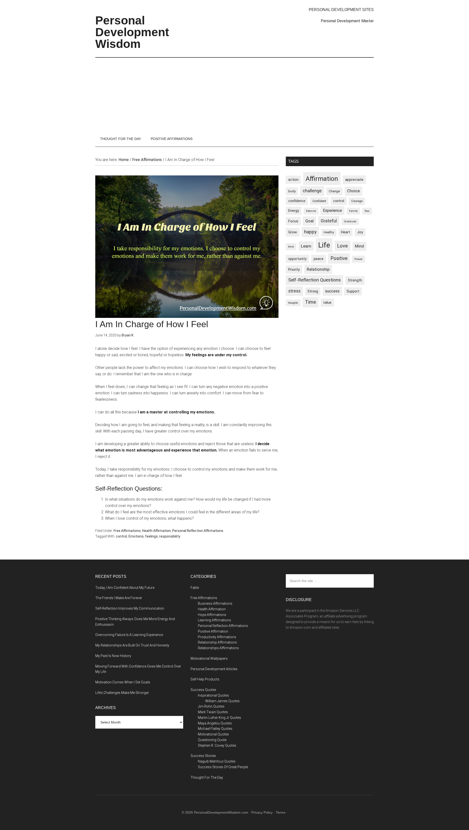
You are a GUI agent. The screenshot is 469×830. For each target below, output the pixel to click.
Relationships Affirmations (218, 648)
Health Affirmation (156, 531)
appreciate (354, 179)
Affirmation (322, 178)
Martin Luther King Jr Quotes (219, 718)
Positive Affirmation (213, 631)
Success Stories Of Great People (223, 767)
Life (324, 245)
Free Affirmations (127, 531)
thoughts (293, 302)
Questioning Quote (212, 740)
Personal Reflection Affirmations (197, 531)
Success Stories (203, 756)
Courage (356, 201)
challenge (312, 190)
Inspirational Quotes (213, 695)
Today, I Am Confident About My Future (124, 588)
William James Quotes (222, 701)
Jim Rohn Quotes (211, 706)
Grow (292, 232)
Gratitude (350, 221)
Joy (360, 232)
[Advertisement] (234, 94)
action (293, 180)
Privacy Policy (262, 812)
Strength (355, 280)
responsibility (169, 536)
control (121, 536)
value (327, 302)
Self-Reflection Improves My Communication (129, 608)
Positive (338, 258)
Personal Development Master (347, 21)
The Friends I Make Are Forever (118, 598)
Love (342, 246)
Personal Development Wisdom (132, 32)
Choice (353, 191)
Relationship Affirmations (217, 642)
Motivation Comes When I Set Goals (122, 682)
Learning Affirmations (214, 620)
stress (294, 291)
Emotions (136, 536)
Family (353, 211)
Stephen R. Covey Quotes (217, 745)
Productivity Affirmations (217, 637)
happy (310, 232)
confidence (296, 201)
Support (353, 291)
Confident (319, 201)
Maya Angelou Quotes (215, 723)
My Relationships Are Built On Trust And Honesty (132, 645)
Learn (306, 246)
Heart (345, 232)
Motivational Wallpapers (209, 658)
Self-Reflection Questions (314, 280)
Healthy (329, 232)
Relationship (318, 269)
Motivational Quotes (213, 734)
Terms (280, 812)
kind (291, 246)
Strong (313, 291)
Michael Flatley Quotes (215, 729)
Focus (293, 221)
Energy (293, 211)
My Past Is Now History (113, 656)
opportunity (297, 259)
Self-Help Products (205, 679)
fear (367, 211)
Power (358, 259)
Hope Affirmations (212, 615)
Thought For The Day (207, 777)
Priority (294, 269)
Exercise (311, 211)
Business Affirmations (215, 603)
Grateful (329, 220)
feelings (151, 536)
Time (310, 302)
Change (334, 191)
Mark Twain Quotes (213, 712)
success (332, 291)
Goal (309, 220)
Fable (195, 588)
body (292, 191)
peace (318, 259)
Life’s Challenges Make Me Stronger (122, 693)
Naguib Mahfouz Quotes (216, 761)
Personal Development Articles (214, 669)
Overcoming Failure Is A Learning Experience (129, 635)
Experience (332, 210)
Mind (359, 246)
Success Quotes (203, 690)
